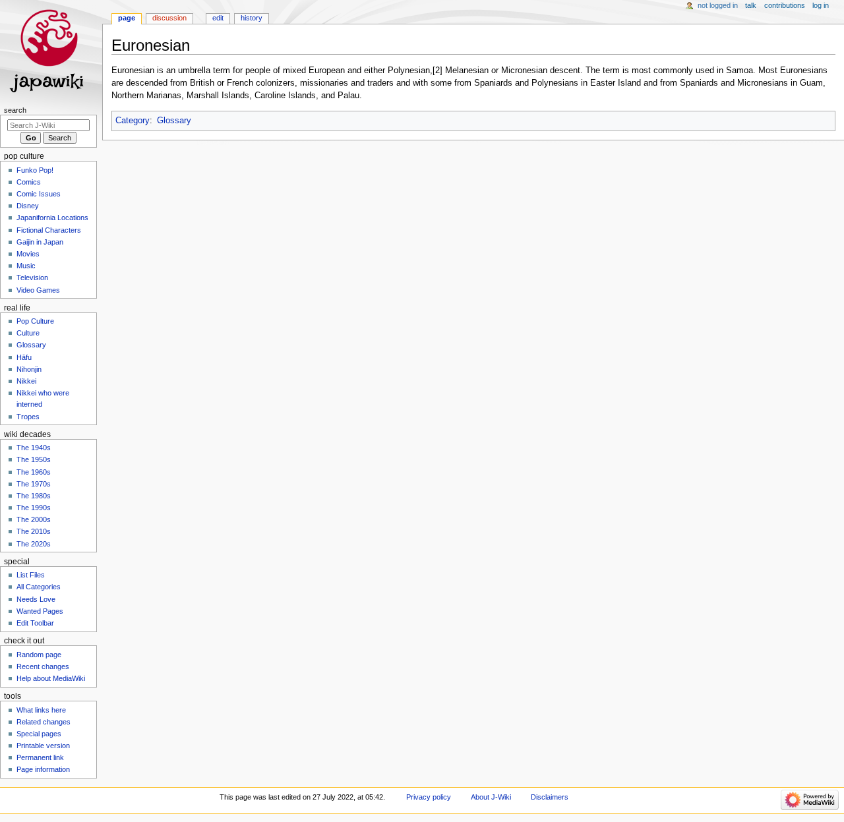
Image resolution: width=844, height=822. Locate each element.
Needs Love (35, 599)
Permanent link (40, 757)
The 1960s (33, 472)
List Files (30, 575)
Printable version (43, 745)
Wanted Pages (39, 611)
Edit (218, 18)
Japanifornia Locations (52, 217)
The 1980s (33, 496)
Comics (28, 182)
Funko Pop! (34, 170)
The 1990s (33, 508)
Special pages (38, 734)
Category (132, 120)
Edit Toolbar (35, 623)
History (251, 18)
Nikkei (26, 381)
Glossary (174, 120)
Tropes (28, 417)
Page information (43, 769)
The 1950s (33, 459)
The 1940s (33, 448)
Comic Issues (38, 194)
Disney (27, 206)
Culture (28, 333)
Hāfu (24, 357)
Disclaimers (549, 797)
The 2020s (33, 544)
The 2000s (33, 519)
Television (32, 277)
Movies (28, 254)
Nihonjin (29, 369)
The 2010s (33, 531)
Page (126, 18)
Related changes (43, 722)
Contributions (784, 5)
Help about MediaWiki (50, 678)
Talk (750, 5)
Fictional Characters (48, 230)
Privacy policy (428, 797)
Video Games (38, 290)
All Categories (38, 587)
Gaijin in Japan (39, 242)
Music (26, 266)
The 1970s (33, 484)
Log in (820, 5)
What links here (41, 710)
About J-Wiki (491, 797)
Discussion (169, 18)
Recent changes (42, 666)
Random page (38, 655)
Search (15, 110)
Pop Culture (35, 321)
